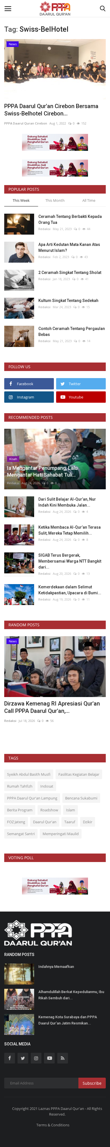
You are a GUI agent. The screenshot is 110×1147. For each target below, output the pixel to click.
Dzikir (87, 821)
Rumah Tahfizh (19, 786)
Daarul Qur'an (44, 821)
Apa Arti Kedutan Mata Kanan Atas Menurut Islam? (69, 247)
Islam (70, 809)
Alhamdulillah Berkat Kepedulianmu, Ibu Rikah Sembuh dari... (71, 995)
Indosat (46, 786)
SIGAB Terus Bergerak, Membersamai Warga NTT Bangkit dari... (69, 561)
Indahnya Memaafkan (56, 966)
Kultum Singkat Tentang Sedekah (68, 300)
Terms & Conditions (52, 1124)
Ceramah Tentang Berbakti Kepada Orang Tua (70, 219)
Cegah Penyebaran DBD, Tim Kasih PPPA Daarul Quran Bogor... (47, 707)
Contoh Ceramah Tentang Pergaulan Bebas (71, 331)
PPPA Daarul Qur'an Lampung (32, 798)
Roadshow (49, 809)
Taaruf (69, 821)
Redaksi (44, 229)
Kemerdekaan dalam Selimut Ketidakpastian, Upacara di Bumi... (69, 590)
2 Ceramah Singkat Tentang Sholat (69, 272)
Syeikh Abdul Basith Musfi (28, 774)
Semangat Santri (21, 833)
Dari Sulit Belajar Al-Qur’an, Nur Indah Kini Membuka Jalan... (67, 502)
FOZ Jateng (16, 821)
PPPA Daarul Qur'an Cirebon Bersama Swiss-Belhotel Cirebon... (51, 110)
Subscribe (92, 1083)
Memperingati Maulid (61, 833)
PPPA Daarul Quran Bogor (24, 721)
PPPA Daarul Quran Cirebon (25, 123)
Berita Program (19, 809)
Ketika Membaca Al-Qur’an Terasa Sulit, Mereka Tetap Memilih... (69, 530)
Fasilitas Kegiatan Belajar (78, 774)
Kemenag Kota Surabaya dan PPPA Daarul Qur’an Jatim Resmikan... (67, 1020)
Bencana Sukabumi (81, 798)
